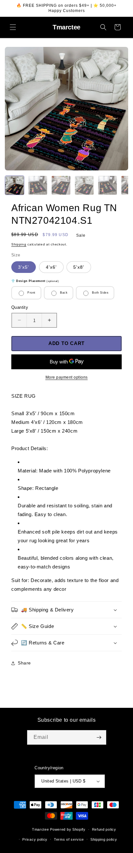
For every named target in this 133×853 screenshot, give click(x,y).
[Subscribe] (99, 737)
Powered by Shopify (68, 829)
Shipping (18, 244)
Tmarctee (40, 829)
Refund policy (104, 829)
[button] (13, 27)
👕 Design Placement (35, 281)
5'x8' (78, 267)
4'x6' (51, 267)
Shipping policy (103, 839)
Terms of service (69, 839)
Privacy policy (34, 839)
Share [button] (24, 662)
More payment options (67, 377)
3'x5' (23, 267)
